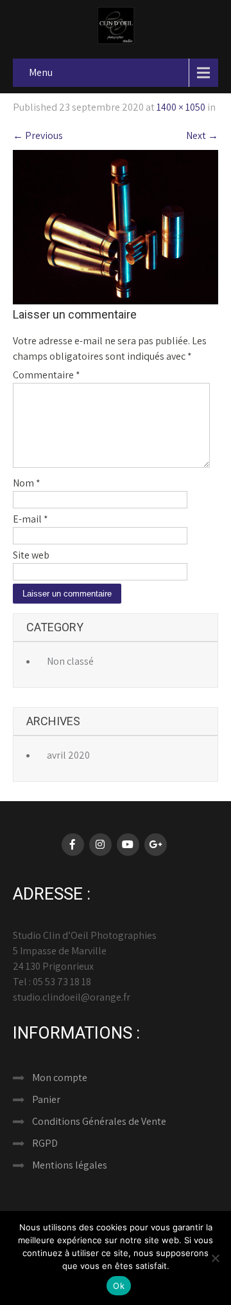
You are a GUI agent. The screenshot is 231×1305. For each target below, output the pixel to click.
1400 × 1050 (181, 107)
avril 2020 (68, 755)
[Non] (215, 1258)
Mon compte (59, 1077)
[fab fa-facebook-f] (73, 844)
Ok (118, 1286)
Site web (31, 555)
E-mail (30, 519)
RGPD (45, 1143)
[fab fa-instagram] (100, 844)
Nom (26, 483)
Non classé (70, 661)
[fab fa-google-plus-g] (155, 844)
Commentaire (46, 375)
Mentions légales (69, 1165)
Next (202, 135)
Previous (38, 135)
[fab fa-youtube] (128, 844)
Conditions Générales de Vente (99, 1121)
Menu (41, 72)
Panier (46, 1099)
